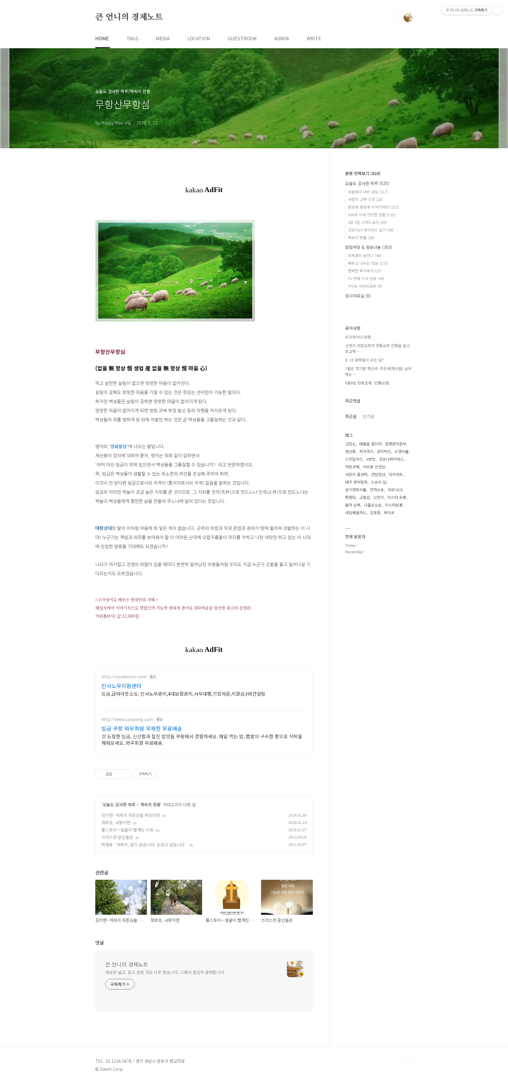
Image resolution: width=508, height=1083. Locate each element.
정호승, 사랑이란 (116, 822)
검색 (394, 17)
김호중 (375, 512)
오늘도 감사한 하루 (119, 804)
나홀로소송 (373, 505)
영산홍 (350, 451)
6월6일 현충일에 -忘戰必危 (367, 383)
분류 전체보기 (362, 173)
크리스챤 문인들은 (117, 837)
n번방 (370, 459)
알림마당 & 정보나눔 (368, 247)
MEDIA (163, 38)
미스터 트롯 (396, 497)
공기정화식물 (355, 489)
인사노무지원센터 (121, 685)
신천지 (378, 497)
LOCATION (198, 38)
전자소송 (377, 489)
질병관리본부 (395, 443)
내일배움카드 (355, 512)
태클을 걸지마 (370, 443)
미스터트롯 (394, 505)
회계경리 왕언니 (364, 255)
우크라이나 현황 (358, 337)
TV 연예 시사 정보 (366, 278)
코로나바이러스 (391, 459)
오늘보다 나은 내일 (368, 191)
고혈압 (364, 497)
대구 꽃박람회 (356, 482)
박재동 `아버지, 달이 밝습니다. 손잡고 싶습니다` (144, 844)
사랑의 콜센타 (356, 474)
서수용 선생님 (374, 466)
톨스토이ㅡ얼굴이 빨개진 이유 (127, 830)
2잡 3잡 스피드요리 (367, 222)
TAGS (132, 38)
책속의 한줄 (150, 804)
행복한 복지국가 (364, 271)
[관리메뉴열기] (497, 10)
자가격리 (366, 451)
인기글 (368, 416)
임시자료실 (358, 296)
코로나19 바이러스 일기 (371, 230)
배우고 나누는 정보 (368, 263)
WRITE (314, 38)
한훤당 (350, 497)
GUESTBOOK (242, 38)
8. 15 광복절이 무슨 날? (364, 360)
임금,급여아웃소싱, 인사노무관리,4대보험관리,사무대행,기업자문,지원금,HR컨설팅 (183, 693)
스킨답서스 (354, 459)
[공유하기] (117, 774)
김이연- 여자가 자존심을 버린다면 (130, 815)
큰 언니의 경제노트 (129, 17)
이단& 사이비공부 (365, 286)
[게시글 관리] (124, 774)
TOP (408, 1063)
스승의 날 (378, 482)
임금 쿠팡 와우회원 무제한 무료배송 (141, 728)
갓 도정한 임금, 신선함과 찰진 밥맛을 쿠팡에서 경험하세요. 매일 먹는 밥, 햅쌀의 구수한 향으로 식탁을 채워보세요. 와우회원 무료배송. (201, 739)
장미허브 (384, 451)
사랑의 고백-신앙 (365, 199)
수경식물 (402, 451)
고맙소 (350, 443)
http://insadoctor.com (123, 676)
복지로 (389, 512)
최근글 (351, 416)
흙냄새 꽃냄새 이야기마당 (373, 207)
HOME (102, 38)
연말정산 (378, 474)
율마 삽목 (352, 505)
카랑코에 (352, 466)
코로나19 (394, 489)
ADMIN (281, 38)
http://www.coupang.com (127, 719)
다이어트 (396, 474)
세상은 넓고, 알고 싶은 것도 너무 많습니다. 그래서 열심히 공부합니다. (165, 972)
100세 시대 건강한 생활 (371, 214)
